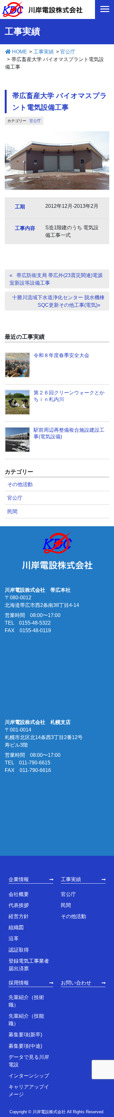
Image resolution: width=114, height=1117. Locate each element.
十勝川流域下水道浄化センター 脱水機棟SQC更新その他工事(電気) (58, 301)
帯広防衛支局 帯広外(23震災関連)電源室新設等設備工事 (56, 279)
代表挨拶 (19, 905)
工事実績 (71, 879)
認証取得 (19, 950)
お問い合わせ (76, 982)
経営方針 (19, 916)
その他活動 (20, 484)
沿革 (14, 938)
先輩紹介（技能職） (26, 1019)
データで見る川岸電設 (29, 1060)
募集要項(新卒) (25, 1034)
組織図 (16, 927)
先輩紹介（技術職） (26, 1001)
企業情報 (19, 879)
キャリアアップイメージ (29, 1090)
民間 (12, 511)
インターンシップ (29, 1075)
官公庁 (35, 121)
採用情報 (19, 982)
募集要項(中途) (25, 1046)
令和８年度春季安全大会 (61, 355)
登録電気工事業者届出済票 (29, 964)
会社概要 (19, 894)
